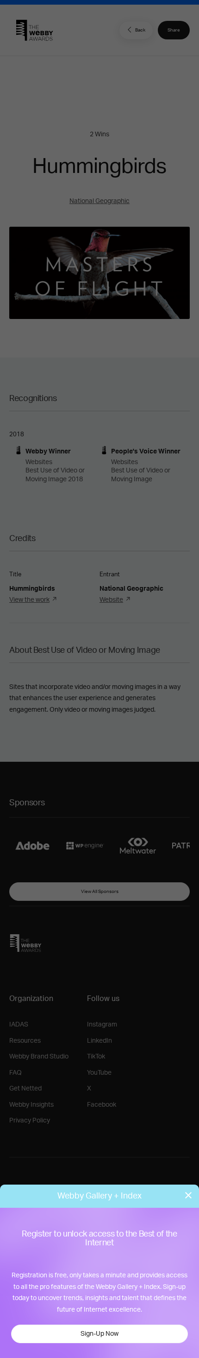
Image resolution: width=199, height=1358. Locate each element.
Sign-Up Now (99, 1334)
